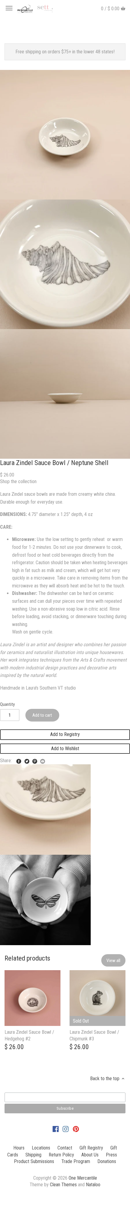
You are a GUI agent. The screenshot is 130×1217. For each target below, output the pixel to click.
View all (113, 960)
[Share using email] (42, 760)
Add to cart (42, 715)
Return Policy (61, 1155)
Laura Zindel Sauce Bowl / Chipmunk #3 (94, 1035)
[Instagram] (66, 1128)
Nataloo (93, 1184)
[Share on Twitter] (26, 760)
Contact (64, 1148)
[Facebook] (56, 1128)
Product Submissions (34, 1161)
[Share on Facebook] (18, 760)
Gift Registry (91, 1148)
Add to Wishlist (65, 748)
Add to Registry (65, 734)
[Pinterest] (76, 1128)
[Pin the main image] (34, 760)
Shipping (33, 1155)
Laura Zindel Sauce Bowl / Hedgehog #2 (29, 1035)
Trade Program (75, 1161)
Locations (41, 1148)
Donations (106, 1161)
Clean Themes (63, 1184)
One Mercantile (83, 1178)
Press (111, 1155)
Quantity (7, 704)
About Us (90, 1155)
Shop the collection (18, 481)
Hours (18, 1148)
